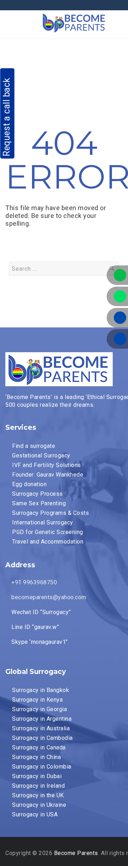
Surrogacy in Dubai (37, 776)
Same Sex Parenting (39, 503)
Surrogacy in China (36, 757)
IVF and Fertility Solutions (46, 465)
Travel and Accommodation (47, 541)
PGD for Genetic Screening (47, 532)
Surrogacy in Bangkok (40, 690)
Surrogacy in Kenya (37, 699)
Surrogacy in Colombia (41, 766)
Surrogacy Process (37, 493)
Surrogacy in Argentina (41, 718)
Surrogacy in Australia (41, 728)
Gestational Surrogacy (41, 455)
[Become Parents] (74, 21)
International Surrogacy (42, 522)
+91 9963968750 (33, 582)
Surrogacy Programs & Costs (50, 513)
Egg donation (29, 484)
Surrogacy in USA (35, 814)
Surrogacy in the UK (38, 795)
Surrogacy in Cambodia (42, 738)
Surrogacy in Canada (39, 747)
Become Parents (76, 853)
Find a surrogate (33, 446)
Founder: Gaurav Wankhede (47, 474)
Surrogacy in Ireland (38, 785)
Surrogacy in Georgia (39, 709)
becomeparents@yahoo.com (48, 597)
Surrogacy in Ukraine (39, 805)
